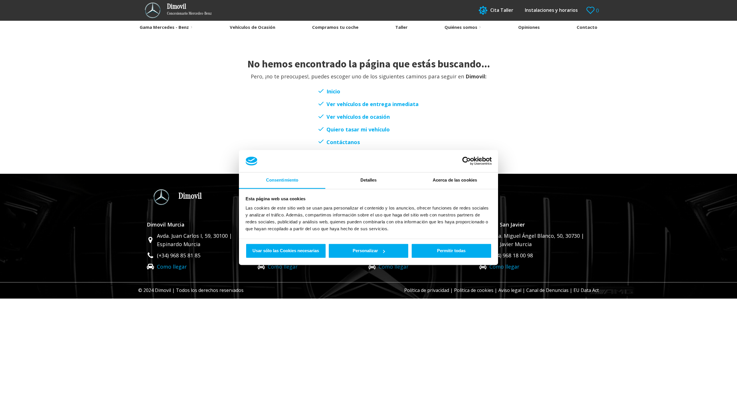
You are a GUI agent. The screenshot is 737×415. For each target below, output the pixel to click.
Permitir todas (451, 250)
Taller (401, 27)
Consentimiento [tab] (282, 180)
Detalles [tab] (368, 180)
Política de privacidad (426, 290)
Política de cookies (473, 290)
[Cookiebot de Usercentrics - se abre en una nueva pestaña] (466, 161)
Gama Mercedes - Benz (164, 27)
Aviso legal (509, 290)
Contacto (587, 27)
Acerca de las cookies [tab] (455, 180)
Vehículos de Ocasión (252, 27)
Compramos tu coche (335, 27)
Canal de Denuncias (547, 290)
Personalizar (365, 250)
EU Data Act (586, 290)
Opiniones (529, 27)
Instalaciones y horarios (551, 10)
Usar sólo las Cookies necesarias (285, 250)
